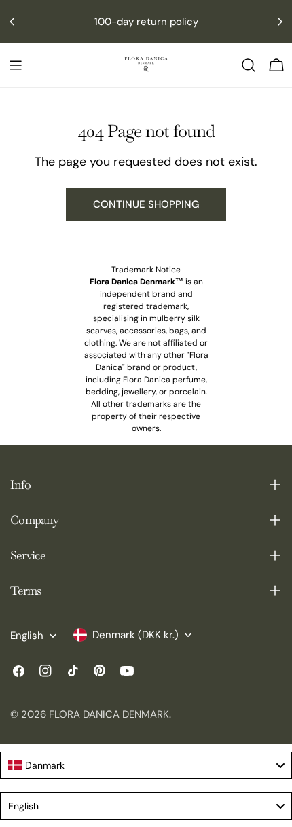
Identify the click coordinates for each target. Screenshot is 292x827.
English (26, 635)
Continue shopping (146, 204)
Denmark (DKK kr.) (135, 635)
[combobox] (146, 765)
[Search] (248, 65)
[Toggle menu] (15, 65)
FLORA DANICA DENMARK (109, 714)
